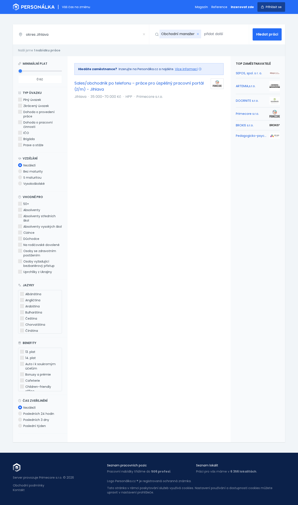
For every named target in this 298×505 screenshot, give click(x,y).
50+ (26, 204)
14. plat (30, 358)
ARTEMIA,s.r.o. (245, 86)
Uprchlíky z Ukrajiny (37, 272)
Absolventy (31, 210)
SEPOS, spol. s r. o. (249, 73)
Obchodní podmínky (28, 485)
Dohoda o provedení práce (39, 114)
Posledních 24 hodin (38, 414)
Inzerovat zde (242, 7)
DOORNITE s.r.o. (247, 100)
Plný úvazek (32, 100)
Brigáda (29, 139)
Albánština (33, 294)
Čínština (31, 331)
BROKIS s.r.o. (244, 125)
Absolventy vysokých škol (42, 226)
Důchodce (31, 239)
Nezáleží (29, 165)
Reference (219, 7)
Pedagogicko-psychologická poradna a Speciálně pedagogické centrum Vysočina (251, 136)
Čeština (31, 318)
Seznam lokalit (207, 465)
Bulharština (33, 312)
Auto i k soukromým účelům (40, 366)
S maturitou (32, 177)
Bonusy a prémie (38, 374)
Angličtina (32, 300)
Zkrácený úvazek (36, 106)
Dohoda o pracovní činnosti (38, 124)
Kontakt (19, 490)
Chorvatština (35, 324)
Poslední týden (34, 426)
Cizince (28, 232)
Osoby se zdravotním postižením (39, 253)
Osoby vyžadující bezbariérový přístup (39, 263)
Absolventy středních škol (39, 218)
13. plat (30, 352)
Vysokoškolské (34, 183)
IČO (26, 133)
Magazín (201, 7)
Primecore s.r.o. (247, 114)
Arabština (32, 306)
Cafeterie (32, 380)
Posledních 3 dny (36, 420)
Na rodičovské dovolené (41, 245)
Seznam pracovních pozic (127, 465)
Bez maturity (33, 171)
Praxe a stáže (33, 145)
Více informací (186, 69)
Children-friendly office (38, 389)
